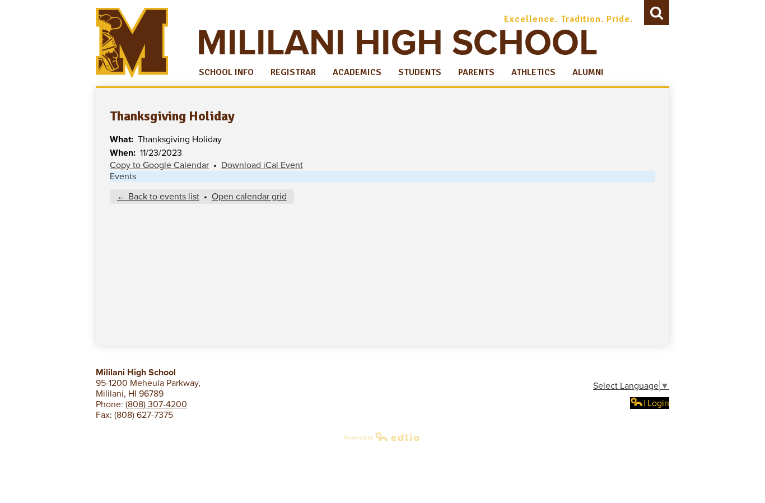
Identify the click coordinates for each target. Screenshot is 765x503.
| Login (656, 403)
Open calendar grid (249, 196)
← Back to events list (158, 196)
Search (656, 12)
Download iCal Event (262, 165)
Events (123, 176)
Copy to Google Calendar (159, 165)
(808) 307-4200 (156, 404)
